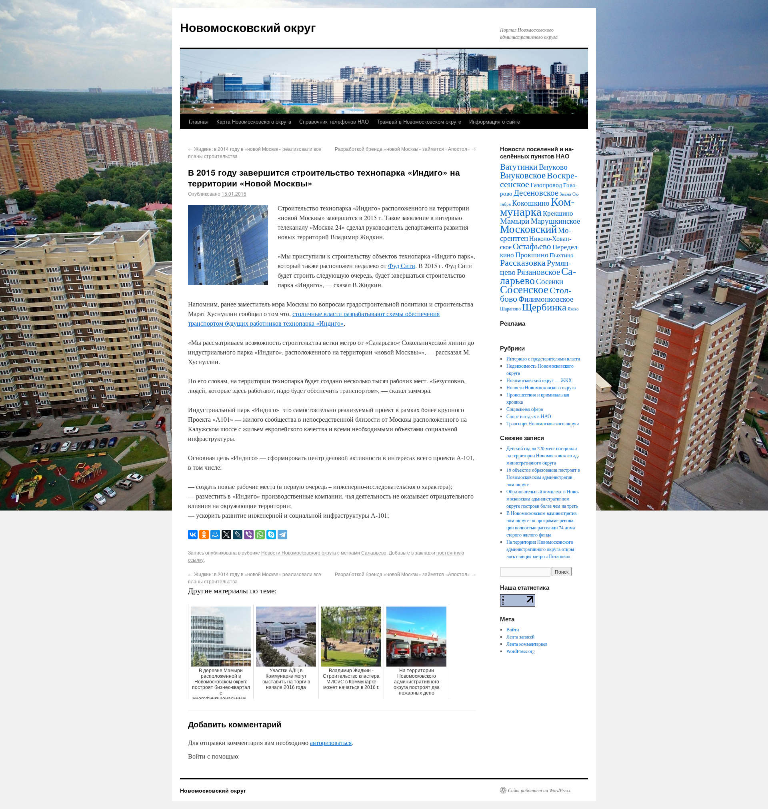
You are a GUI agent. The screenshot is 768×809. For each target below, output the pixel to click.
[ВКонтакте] (193, 534)
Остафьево (532, 246)
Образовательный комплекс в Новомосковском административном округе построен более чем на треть (542, 498)
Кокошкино (531, 203)
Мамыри (515, 220)
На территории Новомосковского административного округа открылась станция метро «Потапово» (541, 549)
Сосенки (549, 281)
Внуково (553, 166)
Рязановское (538, 271)
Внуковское (523, 175)
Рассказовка (523, 262)
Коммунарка (537, 206)
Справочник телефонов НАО (334, 121)
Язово (573, 309)
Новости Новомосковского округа (298, 552)
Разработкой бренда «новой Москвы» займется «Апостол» (405, 148)
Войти (512, 629)
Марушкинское (555, 221)
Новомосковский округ (248, 27)
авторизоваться (331, 742)
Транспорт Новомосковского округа (542, 423)
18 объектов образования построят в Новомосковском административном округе (543, 477)
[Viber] (249, 534)
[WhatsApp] (260, 534)
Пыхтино (562, 255)
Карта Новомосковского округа (253, 121)
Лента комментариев (527, 644)
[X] (226, 534)
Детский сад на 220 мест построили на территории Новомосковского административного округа (542, 455)
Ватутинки (519, 166)
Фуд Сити (401, 265)
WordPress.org (520, 651)
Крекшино (558, 213)
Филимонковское (545, 299)
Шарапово (510, 308)
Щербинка (544, 306)
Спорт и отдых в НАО (528, 416)
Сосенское (524, 289)
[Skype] (271, 534)
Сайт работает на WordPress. (540, 790)
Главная (198, 121)
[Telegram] (282, 534)
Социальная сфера (524, 409)
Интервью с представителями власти (543, 358)
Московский (528, 229)
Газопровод (546, 184)
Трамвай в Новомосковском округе (419, 121)
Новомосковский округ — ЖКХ (539, 380)
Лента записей (520, 636)
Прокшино (531, 254)
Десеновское (536, 192)
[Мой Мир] (215, 534)
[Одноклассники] (204, 534)
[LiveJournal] (237, 534)
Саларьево (373, 552)
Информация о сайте (494, 121)
